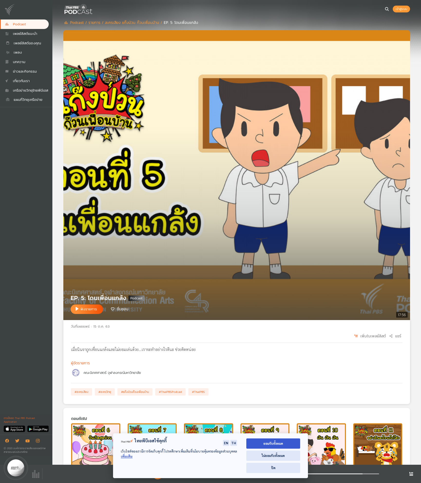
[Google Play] (38, 428)
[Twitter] (18, 442)
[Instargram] (39, 442)
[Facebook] (8, 442)
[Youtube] (28, 442)
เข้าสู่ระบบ (401, 9)
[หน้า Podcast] (93, 8)
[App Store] (15, 428)
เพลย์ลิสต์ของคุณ (26, 43)
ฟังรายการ (88, 309)
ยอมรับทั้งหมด (273, 443)
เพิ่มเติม (127, 456)
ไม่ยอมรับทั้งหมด (273, 456)
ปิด (273, 468)
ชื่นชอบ (122, 309)
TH (233, 443)
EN (226, 443)
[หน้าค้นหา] (387, 9)
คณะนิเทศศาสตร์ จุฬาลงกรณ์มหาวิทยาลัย (112, 372)
